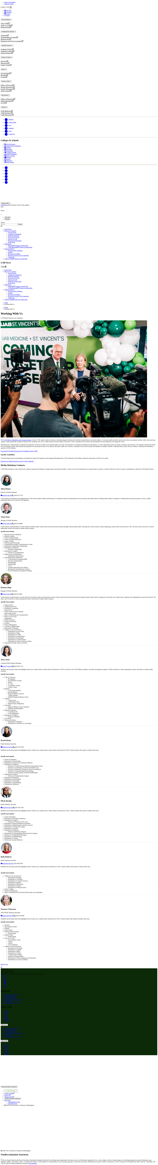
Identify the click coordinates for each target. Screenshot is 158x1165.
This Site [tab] (7, 217)
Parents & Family (6, 57)
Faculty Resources (7, 89)
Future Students (5, 19)
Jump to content (9, 4)
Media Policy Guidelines (11, 995)
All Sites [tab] (7, 219)
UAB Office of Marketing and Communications (17, 440)
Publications (7, 244)
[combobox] (9, 224)
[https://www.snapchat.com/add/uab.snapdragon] (5, 980)
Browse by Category (10, 231)
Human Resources (7, 87)
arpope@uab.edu (7, 523)
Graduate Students (6, 45)
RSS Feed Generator (10, 998)
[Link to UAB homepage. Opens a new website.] (17, 1059)
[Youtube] (6, 176)
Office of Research (7, 99)
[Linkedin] (6, 182)
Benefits (3, 75)
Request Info (5, 27)
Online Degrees (6, 53)
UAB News (4, 205)
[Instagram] (6, 173)
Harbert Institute (6, 101)
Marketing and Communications (13, 1000)
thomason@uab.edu (8, 915)
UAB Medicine (6, 111)
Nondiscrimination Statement (9, 1086)
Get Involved (5, 73)
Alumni (3, 69)
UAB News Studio (9, 996)
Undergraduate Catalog (8, 37)
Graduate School (6, 49)
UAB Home (8, 1001)
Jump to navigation (9, 2)
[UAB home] (79, 201)
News (6, 1016)
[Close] (10, 7)
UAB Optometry (6, 115)
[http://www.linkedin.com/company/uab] (5, 987)
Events (3, 77)
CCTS (3, 103)
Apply (6, 1011)
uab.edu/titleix (33, 1163)
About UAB (4, 1041)
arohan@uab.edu (7, 495)
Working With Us (9, 249)
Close (3, 266)
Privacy (7, 1095)
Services (3, 61)
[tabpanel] (79, 223)
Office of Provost (6, 85)
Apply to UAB (6, 25)
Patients (3, 107)
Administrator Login (14, 1102)
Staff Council (5, 91)
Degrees (6, 1012)
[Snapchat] (6, 179)
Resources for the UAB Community (23, 461)
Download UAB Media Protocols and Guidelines (19, 451)
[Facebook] (6, 167)
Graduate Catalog (6, 51)
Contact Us (4, 975)
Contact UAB (9, 1093)
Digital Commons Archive (12, 1003)
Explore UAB (5, 203)
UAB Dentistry (6, 113)
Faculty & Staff (5, 81)
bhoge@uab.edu (7, 594)
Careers (6, 1019)
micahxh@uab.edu (7, 807)
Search (3, 222)
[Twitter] (6, 170)
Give (5, 1014)
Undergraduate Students (8, 31)
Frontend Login (12, 1103)
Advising (4, 35)
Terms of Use (9, 1097)
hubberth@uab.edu (7, 863)
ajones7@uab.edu (7, 666)
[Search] (2, 207)
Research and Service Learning (11, 41)
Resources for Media (7, 461)
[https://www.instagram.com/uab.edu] (5, 982)
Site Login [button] (7, 1100)
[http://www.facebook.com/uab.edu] (5, 979)
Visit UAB (4, 23)
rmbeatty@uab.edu (7, 747)
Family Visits (5, 65)
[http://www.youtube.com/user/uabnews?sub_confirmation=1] (5, 984)
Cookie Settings (11, 1091)
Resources (4, 63)
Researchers (5, 95)
